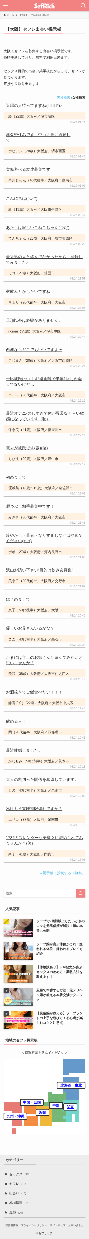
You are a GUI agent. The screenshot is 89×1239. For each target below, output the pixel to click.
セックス (19, 1174)
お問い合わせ (76, 1225)
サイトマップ (58, 1225)
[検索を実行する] (80, 893)
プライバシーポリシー (34, 1225)
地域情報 (19, 1203)
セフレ (17, 1184)
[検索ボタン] (83, 5)
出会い (17, 1193)
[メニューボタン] (5, 5)
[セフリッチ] (44, 5)
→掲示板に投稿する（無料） (62, 873)
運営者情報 (11, 1225)
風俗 (16, 1212)
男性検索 (63, 97)
